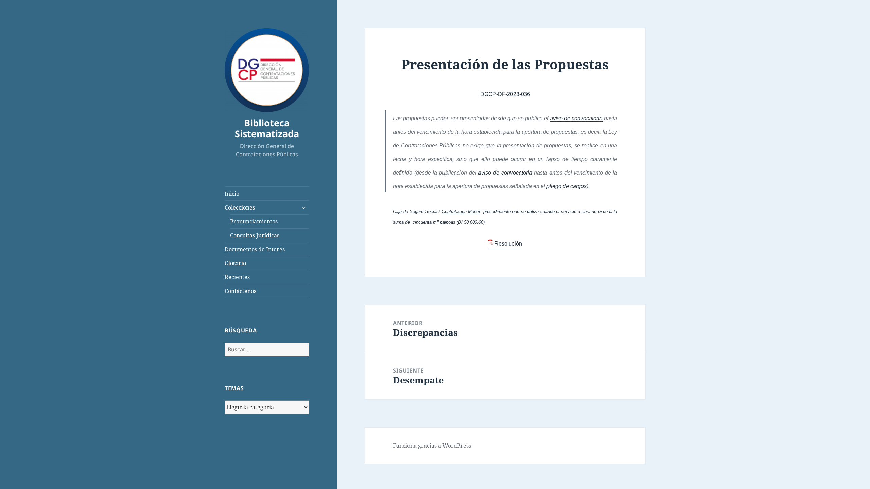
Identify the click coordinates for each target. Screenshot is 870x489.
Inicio (232, 193)
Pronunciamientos (254, 221)
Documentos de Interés (255, 249)
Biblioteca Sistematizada (267, 128)
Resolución (508, 244)
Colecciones (240, 207)
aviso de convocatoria (576, 118)
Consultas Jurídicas (254, 235)
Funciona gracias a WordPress (432, 445)
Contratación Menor (461, 211)
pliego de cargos (566, 186)
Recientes (237, 277)
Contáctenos (240, 291)
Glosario (235, 263)
